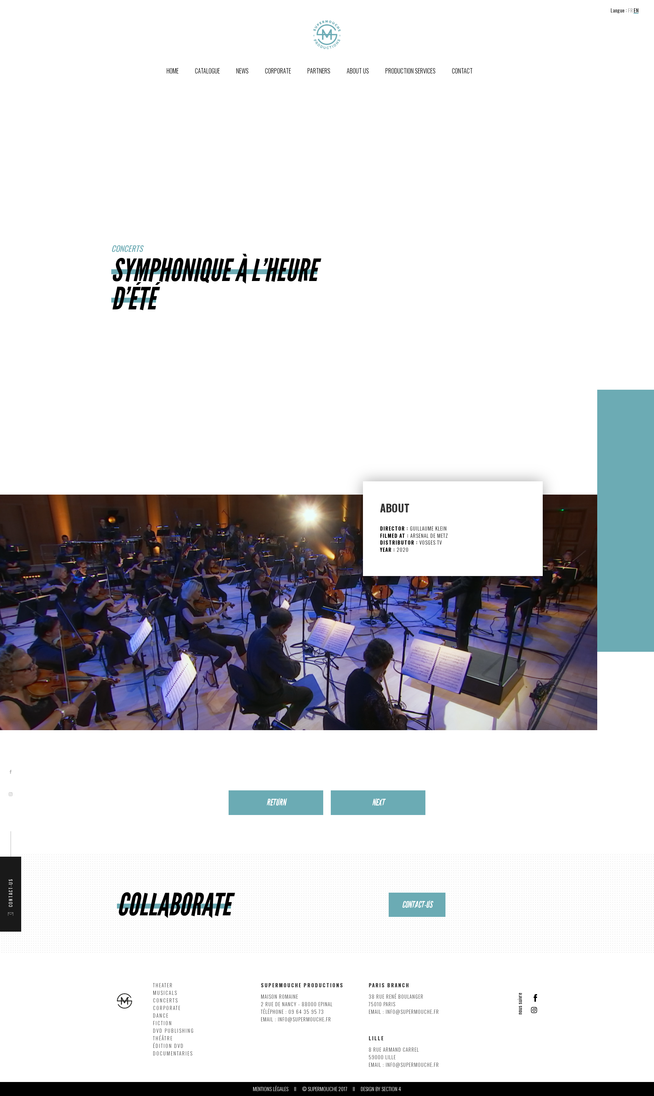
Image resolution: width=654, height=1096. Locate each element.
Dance (161, 1015)
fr (630, 10)
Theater (163, 985)
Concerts (165, 1000)
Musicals (165, 993)
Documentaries (173, 1053)
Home (173, 70)
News (242, 70)
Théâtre (163, 1038)
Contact (462, 70)
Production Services (410, 70)
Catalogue (207, 70)
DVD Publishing (173, 1030)
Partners (318, 70)
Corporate (167, 1008)
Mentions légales (270, 1089)
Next (378, 802)
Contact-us (417, 904)
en (636, 10)
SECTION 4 (391, 1089)
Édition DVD (168, 1046)
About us (358, 70)
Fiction (162, 1023)
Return (276, 802)
